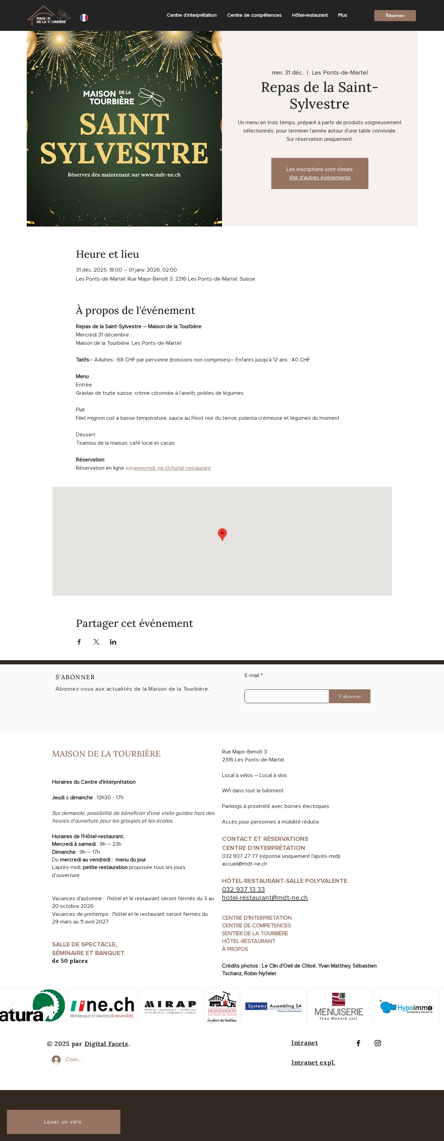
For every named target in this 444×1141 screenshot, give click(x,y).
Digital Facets (106, 1044)
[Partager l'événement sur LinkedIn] (113, 642)
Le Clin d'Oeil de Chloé (289, 965)
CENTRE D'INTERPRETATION (257, 917)
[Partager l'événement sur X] (96, 642)
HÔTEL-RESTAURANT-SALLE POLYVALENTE (286, 881)
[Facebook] (358, 1043)
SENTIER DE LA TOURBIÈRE (255, 933)
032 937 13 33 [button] (243, 889)
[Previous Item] (12, 1007)
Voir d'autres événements (320, 177)
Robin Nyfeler (260, 973)
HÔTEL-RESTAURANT (248, 941)
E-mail (252, 675)
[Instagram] (378, 1043)
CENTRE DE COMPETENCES (256, 925)
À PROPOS (235, 949)
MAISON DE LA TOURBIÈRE (106, 753)
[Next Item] (432, 1007)
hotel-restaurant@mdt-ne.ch (265, 898)
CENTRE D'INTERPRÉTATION (263, 848)
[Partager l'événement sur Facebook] (79, 642)
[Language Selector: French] (94, 17)
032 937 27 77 (240, 856)
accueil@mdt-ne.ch (244, 863)
